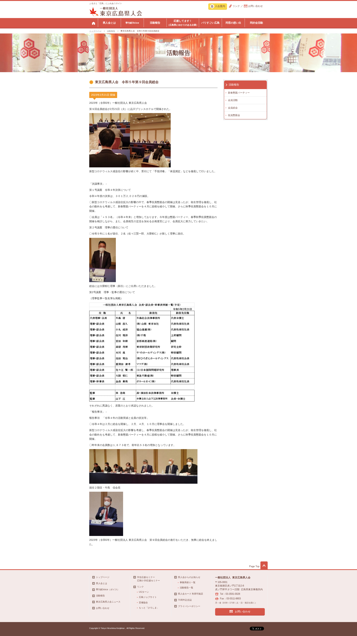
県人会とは (109, 22)
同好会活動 (256, 22)
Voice (132, 22)
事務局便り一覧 (187, 582)
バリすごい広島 (210, 22)
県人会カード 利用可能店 (190, 593)
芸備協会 (143, 602)
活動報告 (155, 22)
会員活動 (233, 100)
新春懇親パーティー (239, 92)
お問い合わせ (255, 6)
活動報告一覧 (186, 587)
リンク (236, 6)
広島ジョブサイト (148, 597)
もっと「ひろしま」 (149, 607)
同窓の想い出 (233, 22)
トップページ (95, 31)
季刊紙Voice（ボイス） (107, 589)
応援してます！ (182, 22)
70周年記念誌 (185, 600)
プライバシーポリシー (189, 606)
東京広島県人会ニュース (108, 601)
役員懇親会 (234, 115)
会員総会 (233, 107)
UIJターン (144, 592)
